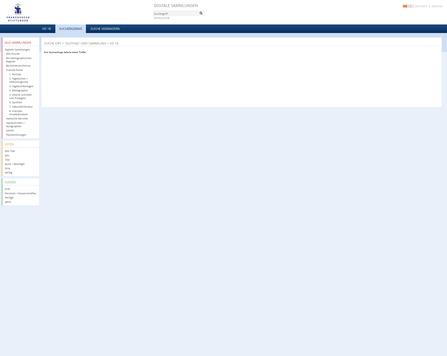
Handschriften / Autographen (15, 124)
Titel (7, 159)
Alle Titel (10, 151)
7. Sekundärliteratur (21, 106)
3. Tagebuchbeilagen (21, 86)
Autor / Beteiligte (15, 164)
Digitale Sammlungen (176, 5)
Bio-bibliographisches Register (19, 59)
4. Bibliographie (18, 90)
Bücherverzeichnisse (18, 65)
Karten (10, 130)
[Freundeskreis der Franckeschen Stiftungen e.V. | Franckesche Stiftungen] (28, 12)
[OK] (201, 13)
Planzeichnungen (16, 134)
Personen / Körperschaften (20, 193)
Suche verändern (105, 29)
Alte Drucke (13, 53)
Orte (7, 168)
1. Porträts (15, 74)
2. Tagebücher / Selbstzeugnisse (18, 80)
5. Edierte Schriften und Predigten (20, 96)
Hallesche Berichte (17, 118)
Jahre (8, 202)
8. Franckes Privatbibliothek (18, 112)
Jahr (7, 155)
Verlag (8, 172)
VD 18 (46, 29)
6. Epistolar (15, 102)
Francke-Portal (14, 70)
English (437, 6)
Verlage (9, 197)
